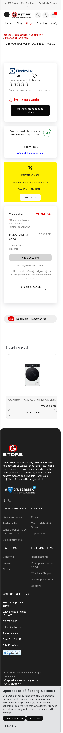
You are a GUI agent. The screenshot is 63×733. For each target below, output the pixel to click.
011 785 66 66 (11, 3)
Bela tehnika (21, 34)
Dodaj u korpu (32, 412)
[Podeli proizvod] (18, 76)
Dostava (36, 586)
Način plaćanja (39, 557)
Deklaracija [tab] (22, 318)
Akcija (29, 23)
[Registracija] (45, 15)
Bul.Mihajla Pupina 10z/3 (42, 5)
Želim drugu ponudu (30, 286)
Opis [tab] (11, 318)
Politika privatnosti (42, 579)
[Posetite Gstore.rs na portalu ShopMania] (12, 652)
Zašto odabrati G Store (41, 525)
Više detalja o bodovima (30, 152)
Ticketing (42, 23)
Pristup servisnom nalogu (42, 565)
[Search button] (38, 15)
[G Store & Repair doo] (17, 15)
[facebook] (5, 500)
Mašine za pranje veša (17, 37)
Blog (19, 23)
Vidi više (29, 197)
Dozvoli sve (35, 718)
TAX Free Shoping (41, 573)
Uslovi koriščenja (13, 540)
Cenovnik (8, 557)
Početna (6, 34)
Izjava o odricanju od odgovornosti (15, 531)
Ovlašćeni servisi (12, 517)
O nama (35, 517)
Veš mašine (37, 34)
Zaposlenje (38, 533)
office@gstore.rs (28, 3)
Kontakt (9, 23)
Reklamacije (10, 523)
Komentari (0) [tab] (38, 318)
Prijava (7, 563)
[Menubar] (7, 14)
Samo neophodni (14, 718)
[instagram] (10, 500)
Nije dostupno (30, 257)
